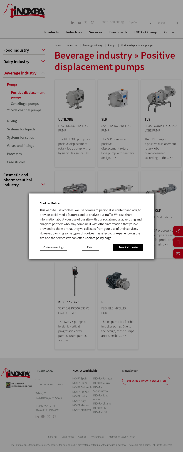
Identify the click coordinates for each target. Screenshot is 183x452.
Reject (90, 247)
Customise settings (53, 247)
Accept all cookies (128, 247)
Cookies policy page (98, 238)
